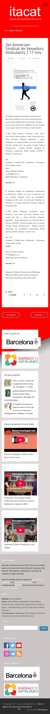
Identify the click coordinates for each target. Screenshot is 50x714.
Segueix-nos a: (10, 638)
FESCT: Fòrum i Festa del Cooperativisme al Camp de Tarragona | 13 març (23, 383)
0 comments (35, 58)
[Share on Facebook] (24, 295)
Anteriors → (39, 315)
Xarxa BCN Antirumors (23, 582)
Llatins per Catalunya (10, 588)
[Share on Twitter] (30, 295)
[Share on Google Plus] (44, 295)
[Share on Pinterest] (37, 295)
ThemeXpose (42, 709)
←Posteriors (11, 315)
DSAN (12, 58)
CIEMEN (18, 585)
